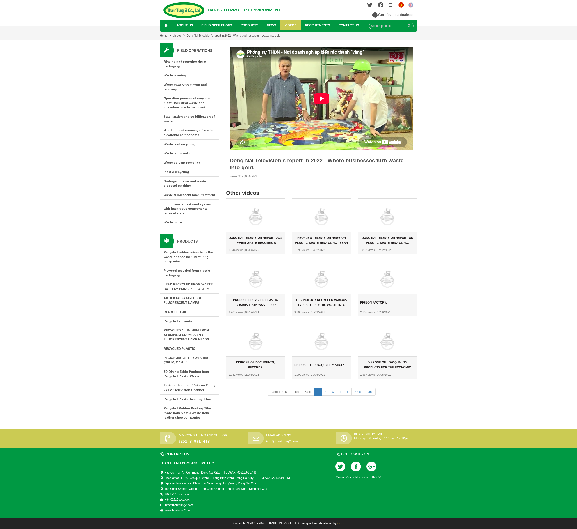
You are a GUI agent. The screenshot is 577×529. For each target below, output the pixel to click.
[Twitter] (369, 6)
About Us (184, 25)
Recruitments (317, 25)
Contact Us (349, 25)
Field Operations (216, 25)
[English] (401, 4)
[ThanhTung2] (183, 10)
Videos (290, 25)
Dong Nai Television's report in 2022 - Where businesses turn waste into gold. (233, 35)
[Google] (391, 6)
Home (163, 35)
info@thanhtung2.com (282, 441)
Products (249, 25)
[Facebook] (380, 6)
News (271, 25)
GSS (340, 523)
